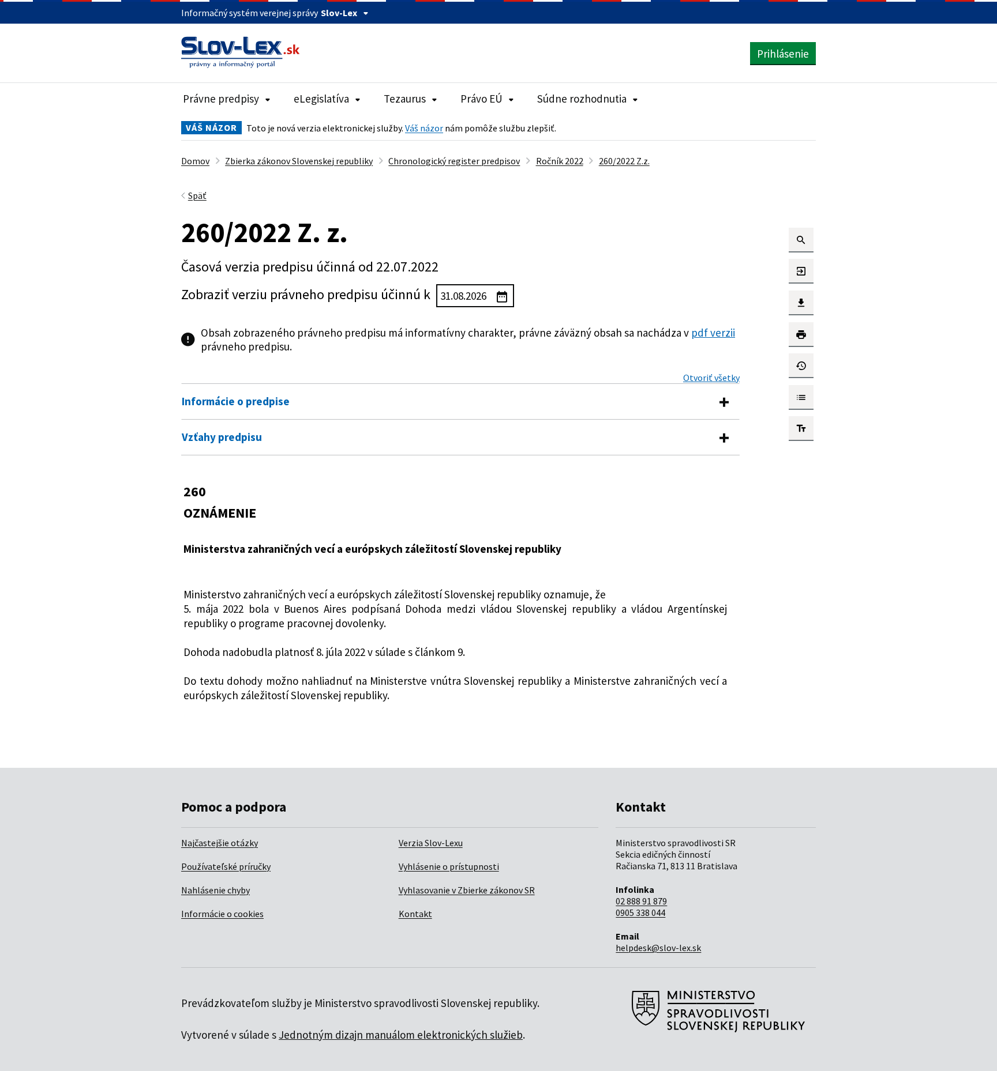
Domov (195, 161)
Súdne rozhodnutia (582, 98)
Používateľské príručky (226, 866)
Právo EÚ (481, 98)
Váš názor (424, 128)
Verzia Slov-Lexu (431, 842)
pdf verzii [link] (713, 333)
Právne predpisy (221, 98)
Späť (197, 195)
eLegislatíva (321, 98)
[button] (801, 240)
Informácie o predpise (236, 401)
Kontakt (415, 913)
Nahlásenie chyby (215, 890)
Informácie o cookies (222, 913)
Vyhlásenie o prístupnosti (449, 866)
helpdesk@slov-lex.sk (658, 947)
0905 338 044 (640, 912)
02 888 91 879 (641, 901)
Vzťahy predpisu (222, 437)
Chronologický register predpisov (454, 161)
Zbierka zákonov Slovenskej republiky (299, 161)
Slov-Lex (339, 12)
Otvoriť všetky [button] (711, 377)
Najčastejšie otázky (219, 842)
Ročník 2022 (559, 161)
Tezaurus (405, 98)
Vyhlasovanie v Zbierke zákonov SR (467, 890)
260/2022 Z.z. (624, 161)
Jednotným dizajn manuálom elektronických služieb (401, 1035)
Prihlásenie (783, 54)
